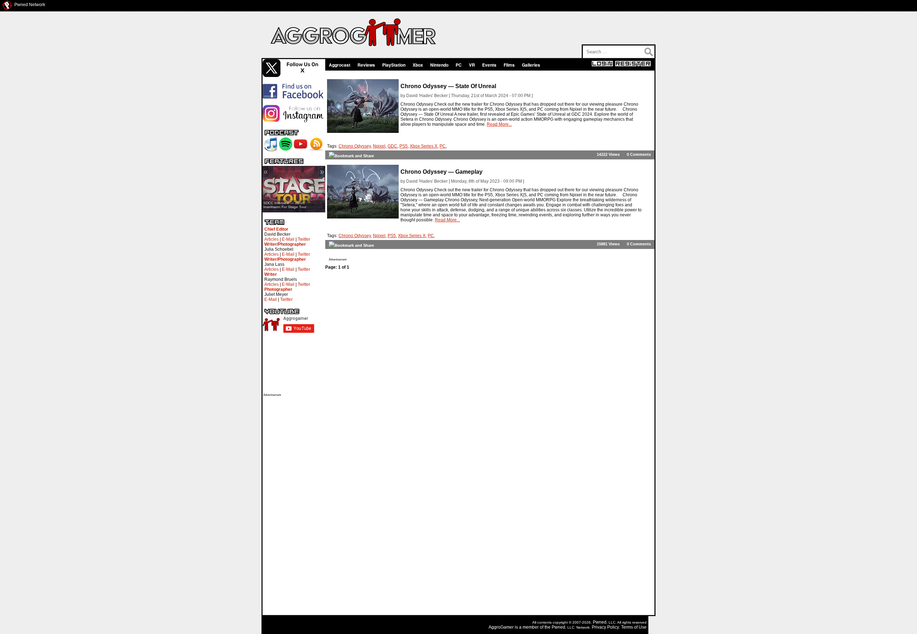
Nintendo (439, 65)
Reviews (366, 65)
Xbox (418, 65)
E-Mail (288, 239)
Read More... (499, 124)
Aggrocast (339, 65)
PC (459, 65)
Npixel (379, 146)
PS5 (403, 146)
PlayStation (393, 65)
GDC (392, 146)
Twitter (304, 239)
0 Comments (639, 154)
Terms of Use (634, 627)
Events (489, 65)
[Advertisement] (292, 504)
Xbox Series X (423, 146)
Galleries (531, 65)
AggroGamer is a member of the (520, 627)
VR (472, 65)
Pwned (599, 622)
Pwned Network (29, 4)
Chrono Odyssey (355, 146)
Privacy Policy (605, 627)
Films (509, 65)
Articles (271, 239)
